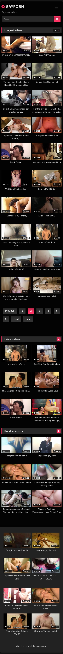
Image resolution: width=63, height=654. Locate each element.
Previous (9, 311)
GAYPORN (14, 6)
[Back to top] (54, 645)
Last (28, 319)
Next (16, 319)
